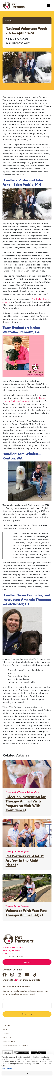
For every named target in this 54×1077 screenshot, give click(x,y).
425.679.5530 (8, 954)
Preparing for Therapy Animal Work (22, 792)
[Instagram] (12, 975)
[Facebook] (5, 975)
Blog (9, 21)
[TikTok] (35, 975)
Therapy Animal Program (17, 852)
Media (5, 1030)
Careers (6, 1034)
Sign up (26, 1014)
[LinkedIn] (19, 975)
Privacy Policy (9, 1042)
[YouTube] (27, 975)
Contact (6, 1026)
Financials (7, 1038)
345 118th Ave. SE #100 (13, 948)
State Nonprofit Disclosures (15, 1046)
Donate (27, 962)
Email (5, 1000)
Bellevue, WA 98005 (12, 951)
